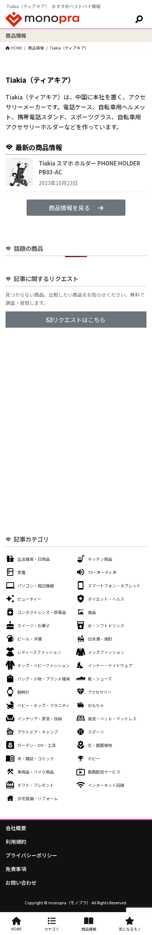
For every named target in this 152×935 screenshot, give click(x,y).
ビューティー (29, 599)
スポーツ (96, 732)
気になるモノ (130, 929)
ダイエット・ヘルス (106, 599)
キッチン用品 (100, 559)
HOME (16, 929)
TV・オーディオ (102, 572)
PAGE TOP (141, 900)
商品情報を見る (69, 207)
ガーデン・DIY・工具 (36, 745)
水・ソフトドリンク (106, 625)
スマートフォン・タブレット (114, 585)
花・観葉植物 (100, 745)
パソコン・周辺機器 (35, 585)
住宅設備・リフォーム (37, 798)
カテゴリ (51, 929)
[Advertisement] (76, 418)
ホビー (94, 758)
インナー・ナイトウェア (110, 665)
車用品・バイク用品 (35, 772)
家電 (21, 572)
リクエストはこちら (79, 319)
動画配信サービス (104, 772)
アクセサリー (100, 692)
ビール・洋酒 (29, 639)
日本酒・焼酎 (100, 639)
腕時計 (23, 692)
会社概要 (16, 828)
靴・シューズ (100, 679)
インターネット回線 (106, 785)
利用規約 (16, 841)
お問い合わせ (21, 882)
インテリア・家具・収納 (39, 718)
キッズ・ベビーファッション (43, 665)
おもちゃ (96, 705)
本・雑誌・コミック (35, 758)
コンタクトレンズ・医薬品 (41, 612)
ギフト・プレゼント (35, 785)
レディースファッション (39, 652)
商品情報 (89, 929)
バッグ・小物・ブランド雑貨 (43, 679)
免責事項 (16, 869)
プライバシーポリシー (31, 855)
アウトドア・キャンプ (37, 732)
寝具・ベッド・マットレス (112, 718)
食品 (92, 612)
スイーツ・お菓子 (33, 625)
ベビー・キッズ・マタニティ (43, 705)
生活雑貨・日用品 (33, 559)
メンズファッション (106, 652)
